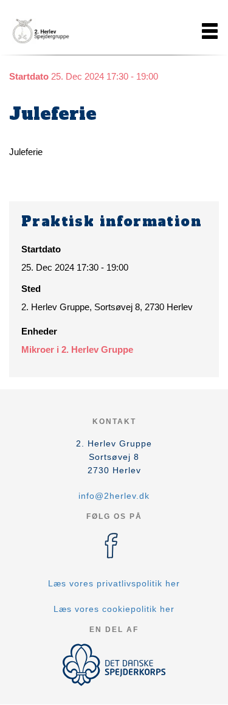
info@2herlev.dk (114, 496)
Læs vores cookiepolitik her (114, 609)
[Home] (39, 31)
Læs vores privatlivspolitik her (114, 583)
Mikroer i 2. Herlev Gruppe (77, 349)
